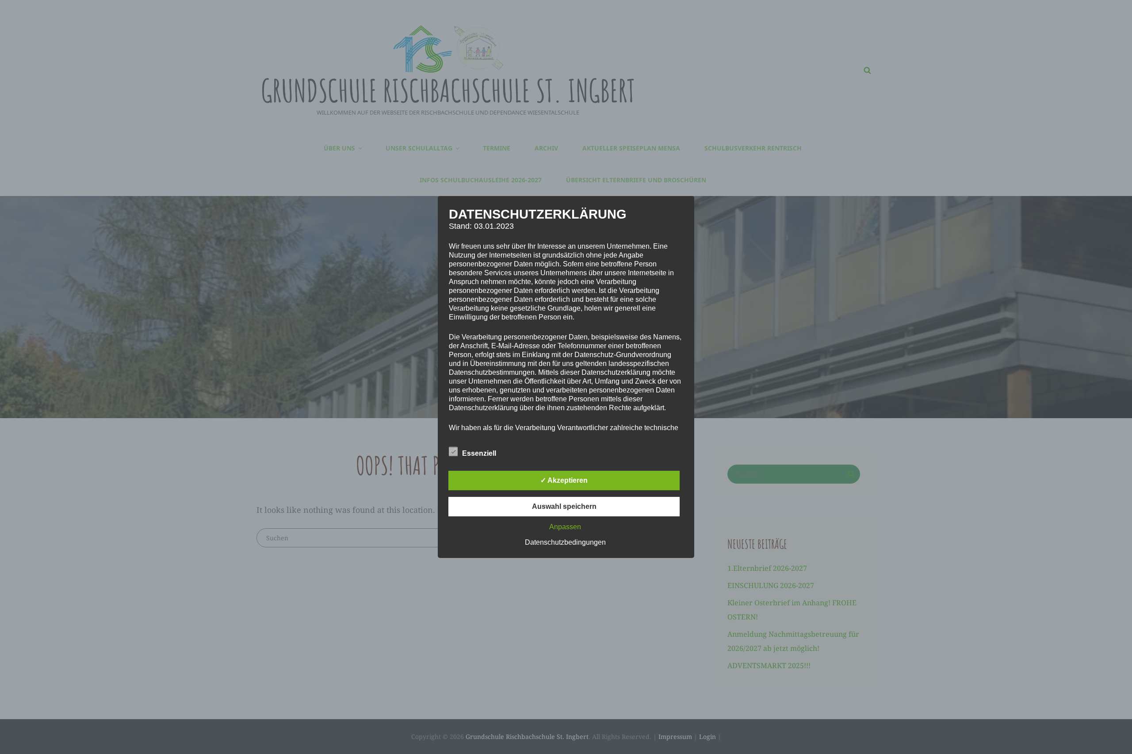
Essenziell (479, 453)
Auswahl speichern (564, 506)
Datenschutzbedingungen (565, 542)
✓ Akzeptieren (564, 480)
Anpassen (565, 527)
